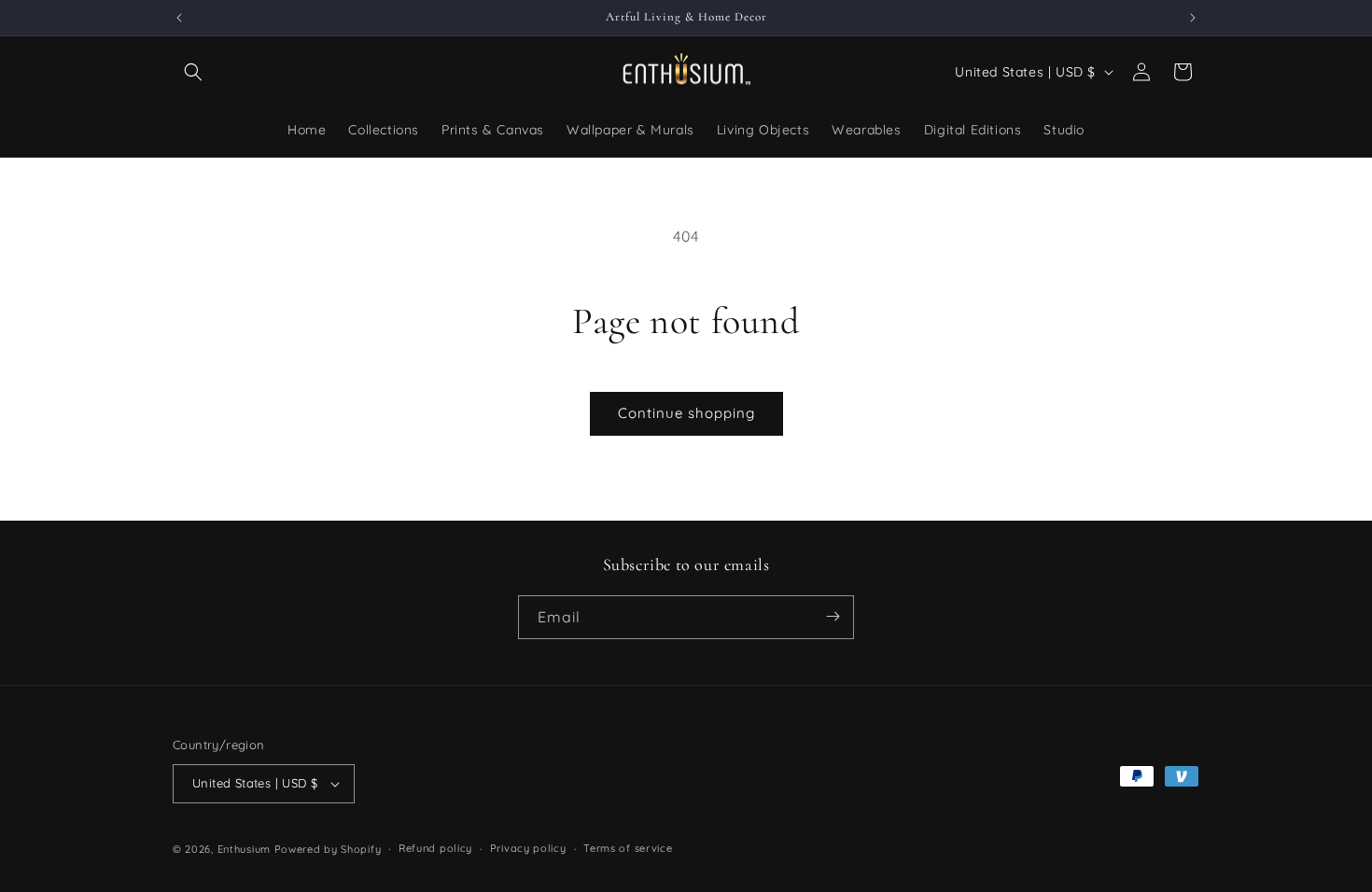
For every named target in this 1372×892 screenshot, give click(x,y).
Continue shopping (686, 413)
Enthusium (245, 849)
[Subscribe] (832, 616)
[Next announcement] (1192, 17)
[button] (193, 71)
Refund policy (435, 848)
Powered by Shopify (328, 849)
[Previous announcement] (179, 17)
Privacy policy (528, 848)
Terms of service (627, 848)
